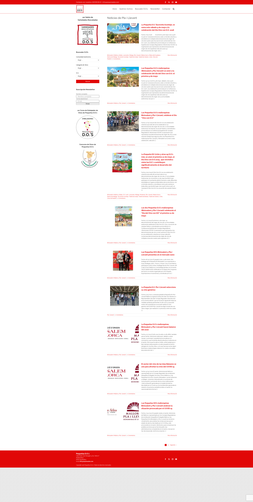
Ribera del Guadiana (154, 55)
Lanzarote (126, 55)
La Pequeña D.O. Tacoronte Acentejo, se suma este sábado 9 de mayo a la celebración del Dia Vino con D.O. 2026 (158, 27)
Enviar (88, 104)
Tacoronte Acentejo (123, 57)
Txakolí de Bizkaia (143, 196)
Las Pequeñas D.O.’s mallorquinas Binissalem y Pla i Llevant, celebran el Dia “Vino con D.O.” (159, 115)
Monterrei (142, 194)
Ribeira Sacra (145, 55)
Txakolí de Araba (133, 57)
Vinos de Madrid (111, 198)
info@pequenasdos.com (111, 2)
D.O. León (125, 194)
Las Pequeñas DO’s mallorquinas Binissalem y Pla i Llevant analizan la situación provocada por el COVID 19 (156, 405)
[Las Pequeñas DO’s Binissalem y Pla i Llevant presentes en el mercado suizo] (123, 261)
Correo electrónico (82, 99)
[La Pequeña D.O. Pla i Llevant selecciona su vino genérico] (123, 296)
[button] (173, 8)
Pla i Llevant (137, 55)
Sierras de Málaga (112, 57)
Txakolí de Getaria (143, 57)
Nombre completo (81, 94)
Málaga (131, 55)
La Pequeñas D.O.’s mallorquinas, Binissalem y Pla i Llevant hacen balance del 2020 (158, 327)
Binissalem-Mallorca (113, 55)
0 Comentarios (116, 59)
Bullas (121, 55)
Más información (172, 55)
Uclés (150, 57)
